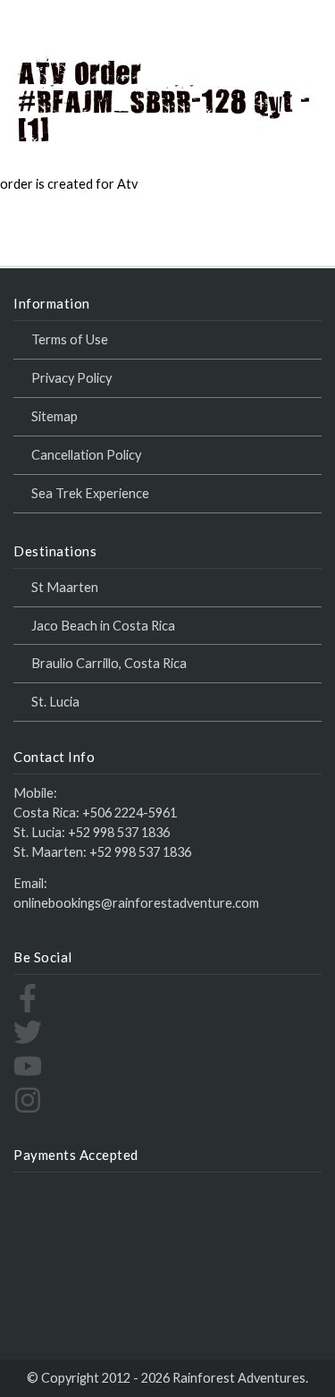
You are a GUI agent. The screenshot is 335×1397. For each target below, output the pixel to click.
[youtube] (27, 1075)
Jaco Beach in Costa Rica (103, 625)
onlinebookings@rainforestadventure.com (136, 902)
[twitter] (27, 1041)
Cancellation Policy (86, 454)
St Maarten (64, 587)
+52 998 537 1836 (119, 832)
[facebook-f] (27, 1007)
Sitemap (54, 416)
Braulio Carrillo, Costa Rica (109, 663)
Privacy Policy (71, 377)
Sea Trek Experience (90, 493)
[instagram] (27, 1109)
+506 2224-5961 (129, 812)
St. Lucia (55, 701)
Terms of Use (69, 339)
